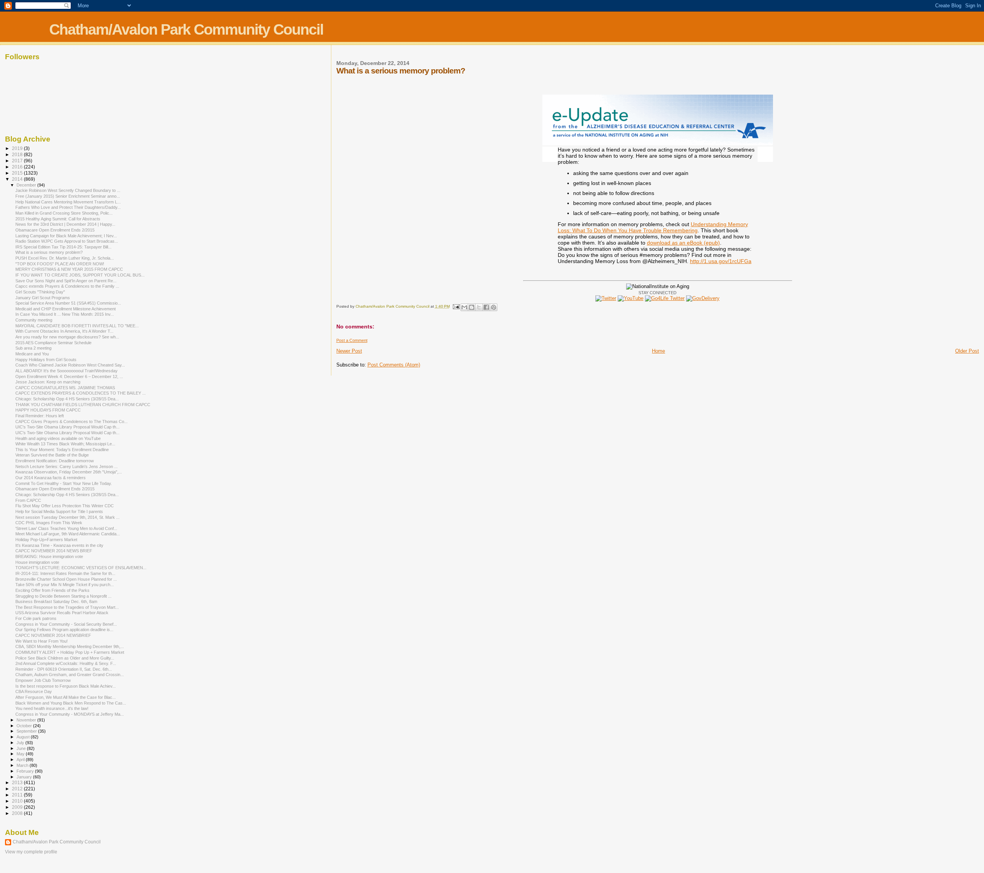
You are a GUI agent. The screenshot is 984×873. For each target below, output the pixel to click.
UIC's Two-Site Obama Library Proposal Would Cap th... (67, 427)
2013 (18, 782)
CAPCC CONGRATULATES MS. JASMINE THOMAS (65, 387)
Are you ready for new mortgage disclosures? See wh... (67, 337)
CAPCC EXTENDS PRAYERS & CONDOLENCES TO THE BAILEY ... (80, 393)
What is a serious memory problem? (49, 252)
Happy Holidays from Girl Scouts (45, 359)
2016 (18, 166)
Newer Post (349, 351)
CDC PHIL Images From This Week (48, 522)
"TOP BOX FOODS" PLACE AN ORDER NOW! (59, 264)
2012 (18, 788)
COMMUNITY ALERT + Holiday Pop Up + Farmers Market (69, 652)
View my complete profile (31, 852)
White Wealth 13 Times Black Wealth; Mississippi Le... (65, 443)
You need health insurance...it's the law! (51, 708)
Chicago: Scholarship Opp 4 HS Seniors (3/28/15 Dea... (67, 399)
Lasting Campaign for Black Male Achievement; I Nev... (66, 235)
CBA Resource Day (33, 691)
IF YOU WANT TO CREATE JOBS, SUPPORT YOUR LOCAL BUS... (80, 275)
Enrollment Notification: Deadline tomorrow (54, 460)
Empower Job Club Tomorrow (43, 680)
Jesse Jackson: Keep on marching (47, 382)
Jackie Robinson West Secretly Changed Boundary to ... (67, 190)
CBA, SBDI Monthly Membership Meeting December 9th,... (69, 646)
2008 (18, 813)
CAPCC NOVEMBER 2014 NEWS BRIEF (53, 550)
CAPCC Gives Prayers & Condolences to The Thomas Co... (71, 421)
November (27, 720)
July (21, 742)
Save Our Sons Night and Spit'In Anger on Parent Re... (65, 280)
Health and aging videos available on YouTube (58, 438)
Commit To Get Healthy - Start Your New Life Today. (63, 483)
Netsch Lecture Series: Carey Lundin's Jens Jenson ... (66, 466)
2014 (18, 179)
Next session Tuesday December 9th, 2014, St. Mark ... (67, 517)
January (25, 777)
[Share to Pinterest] (493, 307)
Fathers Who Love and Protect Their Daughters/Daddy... (68, 207)
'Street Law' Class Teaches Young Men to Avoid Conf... (66, 528)
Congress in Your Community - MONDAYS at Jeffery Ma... (69, 714)
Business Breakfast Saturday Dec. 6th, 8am (56, 601)
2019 (18, 148)
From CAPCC (28, 500)
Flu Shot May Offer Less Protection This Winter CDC (64, 505)
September (27, 731)
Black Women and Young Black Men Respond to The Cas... (70, 703)
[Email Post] (456, 306)
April (21, 759)
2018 (18, 154)
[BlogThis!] (471, 307)
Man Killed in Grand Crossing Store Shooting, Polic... (64, 213)
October (25, 725)
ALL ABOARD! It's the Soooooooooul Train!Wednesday (66, 370)
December (27, 185)
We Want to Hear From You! (41, 641)
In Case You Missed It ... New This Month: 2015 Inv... (64, 314)
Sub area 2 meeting (33, 348)
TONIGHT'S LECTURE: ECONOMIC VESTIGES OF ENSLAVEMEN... (80, 567)
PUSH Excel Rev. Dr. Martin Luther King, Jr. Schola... (64, 258)
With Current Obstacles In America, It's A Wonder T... (64, 331)
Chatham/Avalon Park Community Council (186, 29)
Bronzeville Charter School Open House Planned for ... (66, 579)
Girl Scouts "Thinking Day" (40, 292)
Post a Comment (351, 340)
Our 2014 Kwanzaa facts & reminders (50, 477)
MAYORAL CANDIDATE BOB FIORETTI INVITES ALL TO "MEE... (77, 325)
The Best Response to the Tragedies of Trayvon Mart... (67, 607)
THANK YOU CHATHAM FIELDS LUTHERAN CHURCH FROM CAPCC (82, 404)
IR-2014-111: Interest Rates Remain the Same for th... (65, 573)
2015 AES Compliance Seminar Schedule (53, 342)
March (23, 765)
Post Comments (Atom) (393, 365)
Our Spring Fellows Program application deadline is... (64, 629)
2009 (18, 807)
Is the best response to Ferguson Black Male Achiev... (65, 686)
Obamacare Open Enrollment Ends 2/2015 (55, 230)
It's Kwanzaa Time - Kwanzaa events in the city (59, 545)
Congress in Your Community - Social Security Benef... (66, 624)
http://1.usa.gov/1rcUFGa (720, 261)
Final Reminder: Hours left (39, 415)
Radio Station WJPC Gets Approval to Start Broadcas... (66, 241)
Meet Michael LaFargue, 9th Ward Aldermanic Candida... (67, 533)
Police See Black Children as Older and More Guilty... (64, 658)
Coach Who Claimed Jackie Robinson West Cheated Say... (70, 365)
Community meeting (33, 320)
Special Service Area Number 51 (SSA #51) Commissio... (68, 303)
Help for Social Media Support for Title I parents (59, 511)
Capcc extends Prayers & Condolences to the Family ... (67, 286)
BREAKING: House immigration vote (49, 556)
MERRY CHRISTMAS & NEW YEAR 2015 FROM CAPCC (69, 269)
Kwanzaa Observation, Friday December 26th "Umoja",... (68, 472)
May (21, 753)
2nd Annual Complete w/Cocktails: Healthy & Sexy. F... (65, 663)
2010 (18, 800)
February (26, 771)
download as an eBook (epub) (683, 243)
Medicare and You (32, 354)
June (22, 748)
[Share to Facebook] (486, 307)
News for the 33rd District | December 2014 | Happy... (65, 224)
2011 (18, 794)
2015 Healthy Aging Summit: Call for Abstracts (57, 219)
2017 (18, 160)
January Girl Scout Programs (42, 297)
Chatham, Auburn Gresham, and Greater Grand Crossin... (69, 674)
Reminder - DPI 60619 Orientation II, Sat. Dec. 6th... (63, 669)
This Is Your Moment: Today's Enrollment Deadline (62, 449)
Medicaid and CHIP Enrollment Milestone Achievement (65, 309)
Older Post (967, 351)
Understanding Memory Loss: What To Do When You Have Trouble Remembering (653, 227)
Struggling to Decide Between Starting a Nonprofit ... (63, 596)
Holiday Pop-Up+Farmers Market (46, 539)
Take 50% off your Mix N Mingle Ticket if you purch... (64, 584)
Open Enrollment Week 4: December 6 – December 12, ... (69, 376)
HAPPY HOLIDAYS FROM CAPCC (48, 410)
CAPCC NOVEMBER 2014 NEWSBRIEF (53, 635)
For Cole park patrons (36, 618)
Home (658, 351)
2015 (18, 172)
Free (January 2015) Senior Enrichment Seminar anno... (67, 196)
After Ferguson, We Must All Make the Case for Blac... (65, 697)
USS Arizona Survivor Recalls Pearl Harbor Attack (61, 612)
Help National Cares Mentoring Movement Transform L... (68, 202)
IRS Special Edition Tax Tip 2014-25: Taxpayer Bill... (63, 247)
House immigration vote (37, 562)
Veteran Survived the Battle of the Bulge (52, 455)
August (24, 737)
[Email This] (464, 307)
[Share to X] (479, 307)
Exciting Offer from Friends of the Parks (52, 590)
